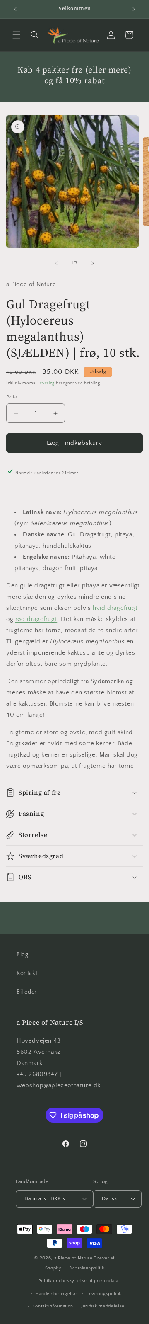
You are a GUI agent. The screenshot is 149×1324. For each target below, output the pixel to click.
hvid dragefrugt (115, 607)
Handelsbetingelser (57, 1293)
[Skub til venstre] (56, 263)
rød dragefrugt (36, 619)
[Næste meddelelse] (134, 9)
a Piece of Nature (73, 1258)
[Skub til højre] (93, 263)
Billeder (27, 992)
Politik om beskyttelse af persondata (78, 1280)
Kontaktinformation (53, 1306)
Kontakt (27, 973)
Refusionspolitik (86, 1268)
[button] (16, 35)
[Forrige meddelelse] (15, 9)
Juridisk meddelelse (103, 1306)
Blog (22, 954)
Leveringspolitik (104, 1293)
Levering (46, 383)
